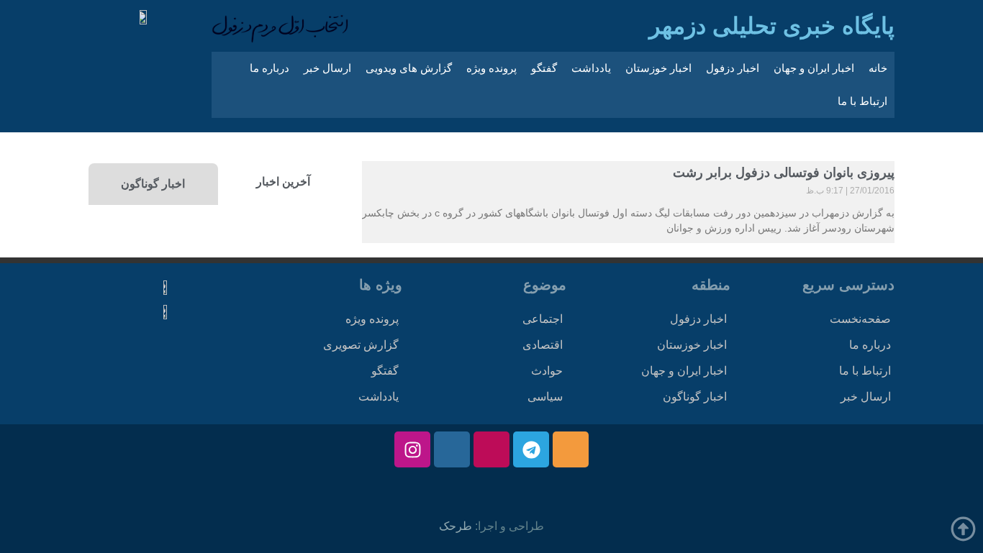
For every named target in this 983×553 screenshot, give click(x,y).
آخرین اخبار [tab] (283, 181)
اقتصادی (542, 345)
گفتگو (544, 68)
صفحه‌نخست (860, 319)
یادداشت (591, 68)
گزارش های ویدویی (409, 68)
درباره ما (269, 68)
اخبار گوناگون (695, 396)
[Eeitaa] (571, 449)
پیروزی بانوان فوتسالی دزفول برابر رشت (783, 172)
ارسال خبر (327, 68)
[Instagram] (412, 449)
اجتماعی (542, 319)
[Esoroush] (452, 449)
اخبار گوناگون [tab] (153, 184)
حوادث (547, 371)
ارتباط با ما (862, 101)
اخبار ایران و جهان (814, 68)
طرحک (455, 526)
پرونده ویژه (491, 68)
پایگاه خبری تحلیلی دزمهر (771, 26)
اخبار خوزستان (658, 68)
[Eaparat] (491, 449)
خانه (878, 68)
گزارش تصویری (361, 345)
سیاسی (545, 396)
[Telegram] (531, 449)
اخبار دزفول (732, 68)
